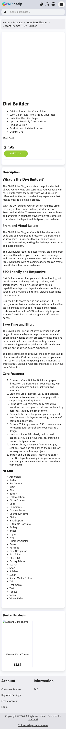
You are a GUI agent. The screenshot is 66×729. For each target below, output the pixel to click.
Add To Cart (15, 153)
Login (4, 706)
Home (6, 22)
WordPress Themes (37, 22)
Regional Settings (11, 695)
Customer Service (11, 689)
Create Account (9, 701)
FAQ (36, 689)
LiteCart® (33, 719)
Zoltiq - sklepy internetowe (33, 725)
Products (18, 22)
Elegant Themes (11, 25)
